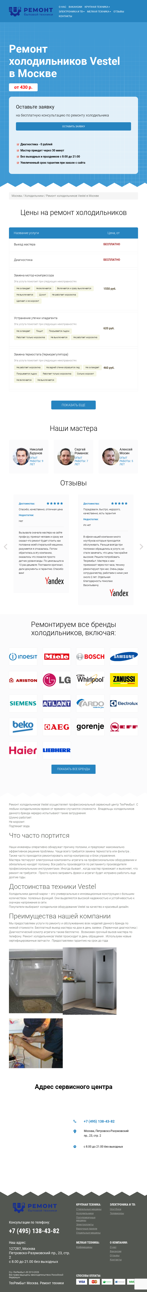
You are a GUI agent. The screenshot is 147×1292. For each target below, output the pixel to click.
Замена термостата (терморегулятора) (41, 354)
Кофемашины (84, 1247)
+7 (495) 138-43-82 (99, 1121)
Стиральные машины (88, 1209)
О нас (62, 6)
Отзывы (118, 11)
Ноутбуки (115, 1209)
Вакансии (75, 6)
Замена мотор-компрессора (34, 275)
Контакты (65, 16)
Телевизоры (117, 1213)
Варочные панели (86, 1228)
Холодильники (85, 1213)
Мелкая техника (98, 11)
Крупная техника (96, 6)
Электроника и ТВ (71, 11)
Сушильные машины (88, 1232)
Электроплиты (85, 1224)
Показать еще (73, 405)
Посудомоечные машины (85, 1219)
